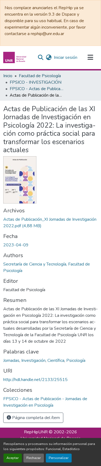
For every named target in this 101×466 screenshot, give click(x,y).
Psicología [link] (75, 360)
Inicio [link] (7, 76)
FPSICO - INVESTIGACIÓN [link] (35, 82)
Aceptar (12, 457)
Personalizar (59, 457)
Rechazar (33, 457)
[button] (15, 57)
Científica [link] (55, 360)
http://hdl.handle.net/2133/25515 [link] (35, 380)
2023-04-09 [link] (16, 245)
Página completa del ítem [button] (35, 418)
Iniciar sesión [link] (65, 57)
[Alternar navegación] (90, 57)
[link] (50, 222)
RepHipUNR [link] (36, 432)
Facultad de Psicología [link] (40, 76)
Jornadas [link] (11, 360)
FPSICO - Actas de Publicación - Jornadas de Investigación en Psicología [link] (37, 89)
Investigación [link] (33, 360)
